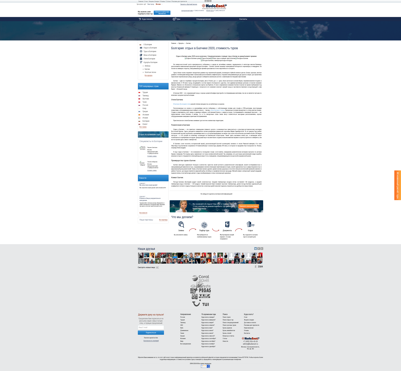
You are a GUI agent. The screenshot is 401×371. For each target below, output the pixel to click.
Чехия (182, 333)
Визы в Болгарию (149, 55)
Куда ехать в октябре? (208, 341)
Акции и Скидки (154, 1)
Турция (145, 92)
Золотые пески (150, 72)
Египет (144, 124)
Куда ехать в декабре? (208, 346)
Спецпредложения (203, 19)
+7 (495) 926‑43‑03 (250, 341)
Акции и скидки (249, 320)
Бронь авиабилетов (229, 330)
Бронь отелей (227, 333)
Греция (145, 111)
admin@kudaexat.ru (250, 344)
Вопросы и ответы (228, 336)
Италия (145, 118)
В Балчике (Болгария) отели (181, 104)
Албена (147, 66)
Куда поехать (147, 19)
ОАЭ (181, 325)
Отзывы (162, 1)
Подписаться (151, 332)
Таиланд (145, 95)
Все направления (185, 344)
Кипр (144, 108)
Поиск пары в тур (228, 320)
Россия (145, 105)
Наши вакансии (248, 328)
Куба (181, 328)
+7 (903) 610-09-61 (192, 10)
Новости (225, 341)
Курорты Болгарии (150, 62)
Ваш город (151, 4)
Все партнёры (163, 220)
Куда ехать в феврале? (209, 320)
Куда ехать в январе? (208, 317)
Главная (140, 1)
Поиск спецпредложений (230, 322)
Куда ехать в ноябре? (208, 344)
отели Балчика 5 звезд (217, 110)
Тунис (144, 102)
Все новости (143, 213)
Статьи (168, 1)
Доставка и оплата (250, 322)
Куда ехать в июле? (207, 333)
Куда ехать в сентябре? (209, 338)
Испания (145, 115)
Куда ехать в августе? (208, 336)
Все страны (143, 127)
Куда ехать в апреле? (208, 325)
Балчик (147, 69)
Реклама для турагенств (179, 1)
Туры (178, 19)
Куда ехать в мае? (207, 328)
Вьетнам (145, 99)
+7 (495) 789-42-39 (215, 10)
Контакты (243, 19)
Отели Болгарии (149, 59)
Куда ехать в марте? (208, 322)
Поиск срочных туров (229, 325)
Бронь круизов (227, 328)
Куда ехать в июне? (207, 330)
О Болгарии (147, 44)
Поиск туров (226, 317)
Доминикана (184, 330)
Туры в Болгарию (149, 51)
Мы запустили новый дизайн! (148, 185)
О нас (146, 1)
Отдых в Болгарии (150, 48)
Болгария (145, 121)
